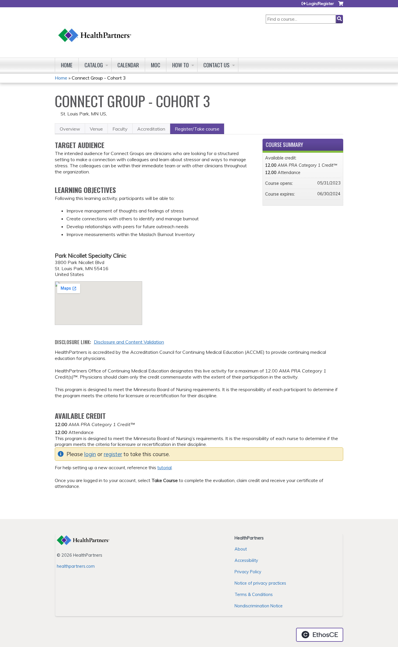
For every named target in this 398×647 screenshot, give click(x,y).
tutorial (164, 467)
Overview (70, 129)
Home (67, 65)
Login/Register (320, 3)
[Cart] (340, 5)
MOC (155, 65)
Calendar (128, 65)
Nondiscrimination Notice (259, 606)
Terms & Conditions (254, 594)
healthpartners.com (76, 566)
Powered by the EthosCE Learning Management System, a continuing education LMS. (319, 635)
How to (180, 65)
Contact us (216, 65)
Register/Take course (197, 129)
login (90, 454)
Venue (96, 129)
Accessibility (246, 560)
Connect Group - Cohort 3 (99, 78)
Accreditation (151, 129)
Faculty (120, 129)
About (241, 549)
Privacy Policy (248, 571)
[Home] (95, 29)
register (113, 454)
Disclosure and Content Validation (129, 342)
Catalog (93, 65)
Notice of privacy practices (260, 583)
